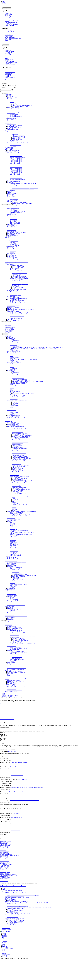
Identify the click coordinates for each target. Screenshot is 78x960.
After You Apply (13, 243)
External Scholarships (16, 271)
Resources (4, 926)
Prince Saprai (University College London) (8, 875)
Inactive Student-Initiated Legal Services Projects (19, 476)
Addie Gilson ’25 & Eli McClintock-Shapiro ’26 (19, 530)
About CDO (7, 622)
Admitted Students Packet (12, 257)
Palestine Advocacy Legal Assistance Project (20, 462)
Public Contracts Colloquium (10, 899)
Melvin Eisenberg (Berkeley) (5, 847)
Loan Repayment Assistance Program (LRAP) (19, 278)
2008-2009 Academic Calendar (16, 175)
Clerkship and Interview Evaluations (17, 659)
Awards (8, 556)
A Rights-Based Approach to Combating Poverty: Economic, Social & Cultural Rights (28, 381)
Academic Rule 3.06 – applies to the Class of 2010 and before (22, 189)
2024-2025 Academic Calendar (16, 158)
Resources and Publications (15, 391)
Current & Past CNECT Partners (16, 513)
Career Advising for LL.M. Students (12, 667)
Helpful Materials (15, 572)
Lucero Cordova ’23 (14, 544)
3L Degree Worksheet (14, 199)
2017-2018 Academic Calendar (16, 166)
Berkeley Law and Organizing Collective (20, 434)
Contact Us (12, 141)
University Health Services (10, 79)
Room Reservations (8, 41)
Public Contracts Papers (11, 900)
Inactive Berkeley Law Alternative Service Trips (19, 504)
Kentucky (14, 502)
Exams (6, 58)
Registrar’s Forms (10, 194)
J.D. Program (7, 117)
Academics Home (8, 94)
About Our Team (10, 310)
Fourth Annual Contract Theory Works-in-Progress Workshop (17, 897)
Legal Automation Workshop (17, 488)
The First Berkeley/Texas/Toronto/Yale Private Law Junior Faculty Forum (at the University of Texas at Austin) (26, 902)
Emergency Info (8, 23)
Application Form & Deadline (18, 135)
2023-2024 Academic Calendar (16, 159)
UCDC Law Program (14, 599)
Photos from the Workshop (12, 912)
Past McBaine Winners (16, 573)
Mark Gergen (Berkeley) (5, 851)
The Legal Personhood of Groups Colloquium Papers (17, 906)
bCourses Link (8, 15)
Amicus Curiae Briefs (16, 346)
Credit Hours (12, 190)
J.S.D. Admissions (8, 236)
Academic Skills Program (10, 72)
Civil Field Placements (11, 594)
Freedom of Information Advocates (19, 453)
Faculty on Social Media (9, 329)
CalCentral (7, 60)
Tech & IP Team (13, 586)
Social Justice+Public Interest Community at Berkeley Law (21, 105)
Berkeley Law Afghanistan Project (16, 512)
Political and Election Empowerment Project (20, 465)
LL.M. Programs (8, 123)
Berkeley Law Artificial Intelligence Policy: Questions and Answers (25, 188)
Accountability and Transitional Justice (19, 379)
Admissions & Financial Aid (8, 204)
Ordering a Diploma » (11, 195)
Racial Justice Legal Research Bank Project (20, 515)
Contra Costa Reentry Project (17, 443)
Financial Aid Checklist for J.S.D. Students (18, 302)
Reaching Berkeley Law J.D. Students (14, 676)
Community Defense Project (17, 483)
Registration (9, 191)
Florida (13, 500)
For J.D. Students (8, 625)
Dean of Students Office (9, 69)
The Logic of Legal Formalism (16, 817)
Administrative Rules (11, 602)
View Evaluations (8, 18)
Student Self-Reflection (16, 375)
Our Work (12, 367)
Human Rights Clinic (11, 370)
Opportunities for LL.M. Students (13, 519)
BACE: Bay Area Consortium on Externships (18, 601)
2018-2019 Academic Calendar (16, 164)
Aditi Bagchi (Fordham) (4, 842)
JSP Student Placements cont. (15, 145)
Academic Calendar (8, 13)
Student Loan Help (16, 285)
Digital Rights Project (16, 444)
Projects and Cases (13, 345)
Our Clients (14, 368)
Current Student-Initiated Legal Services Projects (19, 428)
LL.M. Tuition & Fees (14, 291)
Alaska (13, 497)
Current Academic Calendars (15, 127)
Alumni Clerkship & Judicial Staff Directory (18, 652)
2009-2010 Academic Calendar (16, 174)
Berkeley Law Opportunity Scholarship (19, 273)
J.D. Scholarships (13, 269)
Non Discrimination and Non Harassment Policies (17, 672)
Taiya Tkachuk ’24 (13, 539)
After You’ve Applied (14, 210)
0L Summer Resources (11, 626)
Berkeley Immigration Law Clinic (18, 479)
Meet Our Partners (10, 254)
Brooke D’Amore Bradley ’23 (15, 537)
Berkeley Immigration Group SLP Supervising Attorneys (21, 534)
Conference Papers (4, 881)
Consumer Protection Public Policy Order (20, 442)
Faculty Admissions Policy (12, 229)
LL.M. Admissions (8, 238)
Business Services (8, 36)
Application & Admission (15, 132)
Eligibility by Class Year (12, 565)
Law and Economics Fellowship (16, 116)
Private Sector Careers (11, 629)
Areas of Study (8, 95)
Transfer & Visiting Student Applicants (17, 211)
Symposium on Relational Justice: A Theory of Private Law (16, 901)
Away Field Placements (11, 596)
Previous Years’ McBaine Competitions (19, 574)
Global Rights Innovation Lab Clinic (14, 362)
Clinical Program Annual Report (13, 415)
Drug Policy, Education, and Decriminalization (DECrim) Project (22, 532)
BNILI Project (12, 523)
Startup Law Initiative (16, 469)
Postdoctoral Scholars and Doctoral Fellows (13, 890)
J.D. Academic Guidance (12, 196)
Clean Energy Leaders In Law (18, 439)
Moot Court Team (13, 585)
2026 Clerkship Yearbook (17, 657)
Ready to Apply (13, 209)
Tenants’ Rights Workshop (17, 471)
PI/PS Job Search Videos (17, 641)
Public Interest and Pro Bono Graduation (20, 106)
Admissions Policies (11, 234)
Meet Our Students (11, 224)
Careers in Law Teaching (10, 684)
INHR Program (13, 598)
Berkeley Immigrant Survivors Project (19, 433)
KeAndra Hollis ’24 (13, 542)
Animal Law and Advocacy (17, 429)
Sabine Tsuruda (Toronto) (5, 877)
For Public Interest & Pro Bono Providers (15, 559)
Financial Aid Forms (11, 306)
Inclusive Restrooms (9, 82)
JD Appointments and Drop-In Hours (14, 628)
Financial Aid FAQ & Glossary (13, 305)
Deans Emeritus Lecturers (10, 326)
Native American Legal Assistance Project (20, 461)
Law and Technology (11, 99)
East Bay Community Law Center (13, 351)
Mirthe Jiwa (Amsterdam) (5, 858)
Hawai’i (13, 501)
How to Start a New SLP (14, 475)
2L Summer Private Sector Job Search (19, 632)
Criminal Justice (10, 96)
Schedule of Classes (9, 16)
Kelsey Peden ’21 (13, 552)
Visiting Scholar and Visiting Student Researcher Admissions (16, 262)
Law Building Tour (13, 220)
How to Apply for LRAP (17, 281)
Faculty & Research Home (10, 322)
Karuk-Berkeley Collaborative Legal (19, 487)
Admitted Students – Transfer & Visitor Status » (16, 232)
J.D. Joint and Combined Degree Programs (18, 289)
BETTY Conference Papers (12, 903)
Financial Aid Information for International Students (20, 313)
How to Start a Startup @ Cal (15, 609)
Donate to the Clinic (13, 350)
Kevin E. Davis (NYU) (4, 846)
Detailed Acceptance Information (16, 258)
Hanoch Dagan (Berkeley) (5, 845)
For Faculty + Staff (6, 8)
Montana (14, 507)
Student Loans (10, 319)
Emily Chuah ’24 (13, 540)
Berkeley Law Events (9, 35)
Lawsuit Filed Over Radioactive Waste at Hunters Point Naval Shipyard (23, 359)
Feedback (4, 949)
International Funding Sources (15, 295)
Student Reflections (16, 366)
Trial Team (12, 587)
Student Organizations (9, 73)
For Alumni (7, 679)
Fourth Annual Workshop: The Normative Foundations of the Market (18, 913)
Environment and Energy (12, 97)
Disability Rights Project (17, 445)
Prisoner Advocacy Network (17, 490)
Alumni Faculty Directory (12, 685)
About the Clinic (13, 339)
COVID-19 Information (9, 25)
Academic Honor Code (14, 184)
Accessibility (4, 951)
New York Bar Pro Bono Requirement (14, 558)
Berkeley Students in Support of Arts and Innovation (22, 480)
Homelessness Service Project (18, 455)
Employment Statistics (11, 689)
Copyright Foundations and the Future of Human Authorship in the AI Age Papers (23, 895)
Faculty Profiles (8, 53)
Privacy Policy (5, 955)
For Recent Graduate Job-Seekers (13, 680)
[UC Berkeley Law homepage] (5, 931)
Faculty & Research (6, 321)
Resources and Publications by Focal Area (18, 383)
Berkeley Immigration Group (17, 432)
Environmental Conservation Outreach (19, 448)
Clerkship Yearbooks (14, 653)
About (11, 401)
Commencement (8, 75)
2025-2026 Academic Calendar (16, 156)
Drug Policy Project (16, 446)
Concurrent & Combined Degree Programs (15, 227)
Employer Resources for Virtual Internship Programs (17, 678)
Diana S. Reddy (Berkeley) (5, 872)
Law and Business (10, 98)
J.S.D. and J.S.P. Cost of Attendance (17, 300)
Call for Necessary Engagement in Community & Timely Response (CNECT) (22, 511)
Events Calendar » (13, 146)
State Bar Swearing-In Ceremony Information (18, 202)
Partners (13, 404)
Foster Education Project (17, 451)
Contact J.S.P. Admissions (15, 223)
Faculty (11, 109)
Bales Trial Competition (14, 580)
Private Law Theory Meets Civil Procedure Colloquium (15, 924)
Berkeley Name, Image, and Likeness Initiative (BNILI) (23, 435)
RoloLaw (7, 21)
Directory (4, 83)
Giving (3, 4)
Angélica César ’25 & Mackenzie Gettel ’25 (18, 527)
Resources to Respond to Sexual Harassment (13, 43)
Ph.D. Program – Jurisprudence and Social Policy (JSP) (18, 142)
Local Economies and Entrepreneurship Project (21, 489)
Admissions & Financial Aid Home (11, 205)
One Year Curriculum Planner (13, 150)
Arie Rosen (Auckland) (4, 873)
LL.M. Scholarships (13, 294)
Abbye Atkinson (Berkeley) (5, 841)
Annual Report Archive (14, 416)
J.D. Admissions (8, 206)
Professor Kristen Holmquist (15, 555)
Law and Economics (11, 113)
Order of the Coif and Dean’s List (13, 181)
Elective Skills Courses (11, 563)
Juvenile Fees (12, 394)
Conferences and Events (7, 696)
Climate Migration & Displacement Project (20, 440)
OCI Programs (10, 663)
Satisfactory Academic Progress (16, 317)
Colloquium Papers (11, 923)
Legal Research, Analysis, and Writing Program (16, 562)
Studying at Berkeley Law (12, 225)
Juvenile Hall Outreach (16, 486)
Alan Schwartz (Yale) (4, 876)
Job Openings (5, 947)
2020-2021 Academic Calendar (16, 162)
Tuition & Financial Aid (14, 245)
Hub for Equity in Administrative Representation (21, 514)
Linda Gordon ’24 (13, 522)
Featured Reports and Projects (18, 378)
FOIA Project (12, 524)
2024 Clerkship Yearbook (17, 654)
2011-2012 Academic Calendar (16, 172)
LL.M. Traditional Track (12, 126)
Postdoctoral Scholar (6, 928)
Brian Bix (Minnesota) (4, 843)
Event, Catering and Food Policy (11, 22)
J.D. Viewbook (13, 221)
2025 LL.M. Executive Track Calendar (17, 157)
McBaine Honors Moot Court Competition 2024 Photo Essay (24, 575)
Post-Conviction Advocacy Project (18, 466)
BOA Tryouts (12, 583)
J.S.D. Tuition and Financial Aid (18, 136)
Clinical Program (8, 336)
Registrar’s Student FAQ (12, 200)
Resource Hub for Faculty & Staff (11, 24)
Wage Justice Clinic (16, 492)
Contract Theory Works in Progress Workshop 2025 (15, 920)
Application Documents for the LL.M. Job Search (16, 668)
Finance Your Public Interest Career (16, 642)
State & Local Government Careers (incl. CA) (18, 648)
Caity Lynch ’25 (13, 533)
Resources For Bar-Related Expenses (17, 316)
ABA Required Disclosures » (13, 235)
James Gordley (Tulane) (4, 852)
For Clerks (12, 661)
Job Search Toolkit (8, 624)
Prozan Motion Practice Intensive (16, 567)
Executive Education (9, 148)
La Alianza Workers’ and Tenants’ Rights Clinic (21, 458)
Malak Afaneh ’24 (13, 541)
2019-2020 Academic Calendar (16, 163)
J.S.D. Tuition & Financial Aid (13, 299)
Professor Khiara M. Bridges (15, 554)
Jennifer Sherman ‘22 (14, 553)
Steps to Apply (15, 134)
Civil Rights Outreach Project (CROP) (19, 481)
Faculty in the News (9, 330)
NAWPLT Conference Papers (13, 919)
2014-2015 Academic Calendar (16, 169)
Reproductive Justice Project (17, 468)
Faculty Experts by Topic (10, 323)
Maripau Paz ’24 (13, 543)
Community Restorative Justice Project (19, 482)
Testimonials (9, 590)
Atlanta (13, 498)
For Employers (8, 670)
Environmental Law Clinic (12, 352)
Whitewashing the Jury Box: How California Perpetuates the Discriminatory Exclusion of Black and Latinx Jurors (34, 348)
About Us (12, 363)
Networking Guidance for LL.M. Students (15, 669)
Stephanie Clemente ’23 (14, 548)
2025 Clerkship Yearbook (17, 655)
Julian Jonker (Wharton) (4, 859)
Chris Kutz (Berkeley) (4, 865)
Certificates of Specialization (12, 129)
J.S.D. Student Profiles (14, 140)
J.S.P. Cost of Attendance (14, 297)
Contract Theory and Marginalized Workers (13, 922)
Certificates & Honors (9, 147)
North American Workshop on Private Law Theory (14, 918)
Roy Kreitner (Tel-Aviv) (4, 863)
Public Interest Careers (11, 633)
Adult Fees (12, 392)
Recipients (12, 419)
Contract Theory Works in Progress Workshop (14, 910)
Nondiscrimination (6, 954)
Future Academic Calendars (12, 177)
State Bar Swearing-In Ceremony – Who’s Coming (22, 203)
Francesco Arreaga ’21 (14, 550)
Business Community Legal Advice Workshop (21, 436)
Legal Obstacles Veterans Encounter (19, 459)
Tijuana (13, 510)
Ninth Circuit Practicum (9, 615)
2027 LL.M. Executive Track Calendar (17, 179)
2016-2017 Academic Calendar (16, 167)
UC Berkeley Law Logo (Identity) (11, 20)
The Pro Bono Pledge (11, 422)
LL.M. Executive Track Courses (16, 125)
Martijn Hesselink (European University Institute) (9, 855)
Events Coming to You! (14, 259)
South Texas (14, 509)
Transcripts (9, 192)
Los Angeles (14, 505)
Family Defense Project (16, 449)
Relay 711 (4, 953)
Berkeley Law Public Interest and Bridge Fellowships (22, 644)
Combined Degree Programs (12, 120)
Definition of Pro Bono (14, 423)
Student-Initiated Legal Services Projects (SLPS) (16, 426)
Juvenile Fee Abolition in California (19, 396)
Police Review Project (16, 464)
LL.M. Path (14, 104)
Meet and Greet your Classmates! (16, 260)
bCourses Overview (9, 14)
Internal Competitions (11, 566)
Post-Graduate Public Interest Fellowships (20, 640)
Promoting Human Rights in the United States (21, 380)
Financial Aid (7, 263)
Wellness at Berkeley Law (10, 77)
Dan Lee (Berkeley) (4, 867)
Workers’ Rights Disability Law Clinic (19, 493)
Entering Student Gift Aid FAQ (18, 267)
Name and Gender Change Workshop (19, 460)
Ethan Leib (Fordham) (4, 868)
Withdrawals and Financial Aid (16, 318)
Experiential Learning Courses (11, 561)
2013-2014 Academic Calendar (16, 170)
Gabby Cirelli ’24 (13, 536)
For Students (5, 45)
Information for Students (14, 342)
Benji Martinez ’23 (13, 546)
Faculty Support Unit (9, 34)
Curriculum (12, 102)
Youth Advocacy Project (17, 473)
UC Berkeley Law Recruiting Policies (14, 671)
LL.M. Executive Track (11, 124)
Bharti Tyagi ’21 (13, 545)
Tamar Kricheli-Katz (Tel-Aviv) (6, 864)
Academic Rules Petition (14, 185)
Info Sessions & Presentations (13, 307)
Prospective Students (14, 114)
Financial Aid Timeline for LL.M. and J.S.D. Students (20, 292)
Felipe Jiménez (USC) (4, 857)
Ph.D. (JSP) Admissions (9, 237)
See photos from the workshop (7, 719)
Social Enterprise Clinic (11, 410)
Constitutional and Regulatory (13, 112)
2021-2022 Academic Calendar (16, 161)
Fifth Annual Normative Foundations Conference (14, 896)
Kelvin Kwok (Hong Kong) (5, 866)
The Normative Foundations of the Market (13, 914)
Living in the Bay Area (11, 226)
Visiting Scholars (13, 115)
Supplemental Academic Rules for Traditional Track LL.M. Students (23, 183)
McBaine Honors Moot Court (15, 568)
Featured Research (8, 331)
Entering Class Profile (11, 214)
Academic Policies (8, 71)
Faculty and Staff (15, 340)
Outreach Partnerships (11, 230)
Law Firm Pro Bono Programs (13, 557)
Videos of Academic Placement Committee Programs (17, 686)
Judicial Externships (11, 592)
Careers (4, 620)
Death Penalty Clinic (11, 338)
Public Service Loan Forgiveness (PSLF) (20, 284)
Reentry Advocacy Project (17, 491)
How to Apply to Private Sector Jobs (17, 631)
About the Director (11, 617)
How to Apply (12, 427)
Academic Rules (8, 17)
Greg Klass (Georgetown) (5, 862)
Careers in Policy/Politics (14, 649)
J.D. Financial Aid (8, 52)
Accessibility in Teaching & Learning (12, 31)
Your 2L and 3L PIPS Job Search (18, 639)
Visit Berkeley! (13, 251)
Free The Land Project (16, 485)
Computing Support (8, 32)
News (3, 1)
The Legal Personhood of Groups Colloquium (14, 904)
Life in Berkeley (10, 247)
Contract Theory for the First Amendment (19, 762)
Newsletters (12, 360)
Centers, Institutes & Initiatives (11, 332)
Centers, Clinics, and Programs (16, 108)
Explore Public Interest (14, 635)
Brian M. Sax (12, 418)
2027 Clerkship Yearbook (17, 658)
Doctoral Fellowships (6, 929)
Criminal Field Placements (12, 595)
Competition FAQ (15, 577)
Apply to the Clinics (11, 337)
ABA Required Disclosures (7, 948)
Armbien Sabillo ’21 (14, 551)
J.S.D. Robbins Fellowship (15, 301)
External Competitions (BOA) (13, 581)
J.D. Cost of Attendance (14, 268)
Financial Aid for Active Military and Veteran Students (20, 312)
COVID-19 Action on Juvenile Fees (19, 395)
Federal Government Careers (15, 647)
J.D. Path (14, 103)
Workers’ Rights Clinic (16, 472)
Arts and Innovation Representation (19, 431)
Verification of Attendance (12, 193)
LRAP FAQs (14, 288)
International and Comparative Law (14, 107)
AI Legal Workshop (16, 477)
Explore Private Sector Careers (16, 630)
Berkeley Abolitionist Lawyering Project (20, 478)
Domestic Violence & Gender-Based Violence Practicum (16, 616)
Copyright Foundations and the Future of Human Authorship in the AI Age (19, 893)
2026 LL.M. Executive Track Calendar (14, 153)
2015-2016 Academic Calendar (16, 168)
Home (3, 693)
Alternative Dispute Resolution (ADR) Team (18, 584)
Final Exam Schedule (9, 59)
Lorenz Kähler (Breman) (5, 861)
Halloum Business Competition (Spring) (17, 579)
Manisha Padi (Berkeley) (5, 870)
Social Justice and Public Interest (13, 100)
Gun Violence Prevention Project (18, 454)
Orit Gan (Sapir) (3, 850)
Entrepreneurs (10, 608)
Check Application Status (17, 139)
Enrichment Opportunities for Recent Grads (15, 681)
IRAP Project (12, 525)
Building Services (8, 42)
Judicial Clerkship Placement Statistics (14, 690)
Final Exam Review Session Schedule (12, 56)
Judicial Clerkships (11, 650)
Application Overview (14, 241)
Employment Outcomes (9, 687)
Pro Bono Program (8, 421)
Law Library (4, 3)
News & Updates (15, 286)
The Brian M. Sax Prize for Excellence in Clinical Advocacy (19, 417)
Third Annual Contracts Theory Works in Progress (14, 908)
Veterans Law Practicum (9, 613)
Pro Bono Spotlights (11, 521)
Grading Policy (10, 673)
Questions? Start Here (11, 255)
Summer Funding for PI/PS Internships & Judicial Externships (24, 643)
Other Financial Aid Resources (13, 311)
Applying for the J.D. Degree (13, 208)
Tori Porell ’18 (12, 531)
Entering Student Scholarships (18, 266)
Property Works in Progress (10, 898)
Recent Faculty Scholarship (10, 327)
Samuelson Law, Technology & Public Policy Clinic (17, 400)
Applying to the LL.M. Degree (13, 240)
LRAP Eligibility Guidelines (17, 279)
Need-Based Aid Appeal (17, 270)
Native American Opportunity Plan (19, 276)
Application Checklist (16, 138)
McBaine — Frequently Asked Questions (20, 570)
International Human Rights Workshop (19, 456)
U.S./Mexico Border (16, 503)
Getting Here (4, 945)
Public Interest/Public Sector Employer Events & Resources (23, 636)
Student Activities (13, 110)
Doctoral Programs (8, 130)
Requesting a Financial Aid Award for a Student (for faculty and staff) (20, 309)
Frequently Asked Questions (12, 604)
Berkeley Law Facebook (9, 51)
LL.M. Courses (10, 128)
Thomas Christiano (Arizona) (5, 844)
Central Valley (15, 499)
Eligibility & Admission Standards (18, 137)
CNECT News (13, 516)
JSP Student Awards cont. (15, 143)
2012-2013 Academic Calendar (16, 171)
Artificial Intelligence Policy (15, 186)
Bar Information (10, 201)
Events (3, 2)
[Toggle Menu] (0, 91)
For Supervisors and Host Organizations (15, 600)
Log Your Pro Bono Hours (12, 424)
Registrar (6, 78)
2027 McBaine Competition (17, 569)
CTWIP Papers (10, 909)
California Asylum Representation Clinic (20, 437)
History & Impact (10, 619)
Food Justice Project (16, 450)
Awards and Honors (9, 328)
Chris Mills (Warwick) (4, 869)
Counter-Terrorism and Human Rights (19, 382)
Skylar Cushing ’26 (13, 529)
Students (11, 390)
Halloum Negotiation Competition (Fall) (17, 576)
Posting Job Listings (11, 674)
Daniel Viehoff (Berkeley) (5, 878)
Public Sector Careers (11, 646)
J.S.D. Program (10, 131)
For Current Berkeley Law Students (14, 233)
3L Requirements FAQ (14, 197)
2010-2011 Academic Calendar (16, 173)
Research (4, 694)
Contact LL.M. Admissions (15, 222)
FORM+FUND (13, 610)
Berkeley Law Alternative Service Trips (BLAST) (17, 494)
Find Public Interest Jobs (14, 637)
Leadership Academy (16, 275)
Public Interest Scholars (16, 274)
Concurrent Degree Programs (13, 119)
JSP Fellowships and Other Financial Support (18, 298)
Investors (9, 612)
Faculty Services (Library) (10, 37)
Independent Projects (11, 518)
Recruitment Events (13, 219)
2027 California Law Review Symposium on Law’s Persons (16, 892)
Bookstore (7, 76)
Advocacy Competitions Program (11, 564)
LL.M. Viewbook (10, 256)
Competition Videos (11, 588)
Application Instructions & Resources (17, 651)
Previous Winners (15, 578)
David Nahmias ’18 (13, 526)
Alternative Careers (11, 664)
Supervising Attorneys (11, 520)
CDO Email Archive (11, 665)
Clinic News (12, 349)
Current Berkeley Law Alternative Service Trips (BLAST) (21, 496)
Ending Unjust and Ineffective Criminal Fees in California (23, 393)
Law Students (10, 607)
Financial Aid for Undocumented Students (18, 314)
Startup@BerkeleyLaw (9, 606)
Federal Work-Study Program (13, 320)
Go (14, 87)
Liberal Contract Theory (23, 779)
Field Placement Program (10, 589)
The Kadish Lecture (12, 751)
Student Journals (8, 74)
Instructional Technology (9, 39)
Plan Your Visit (13, 216)
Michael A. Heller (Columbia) (6, 854)
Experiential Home (8, 335)
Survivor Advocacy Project (17, 470)
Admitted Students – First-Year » (13, 231)
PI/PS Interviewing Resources (18, 638)
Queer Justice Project (16, 467)
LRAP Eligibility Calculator (17, 280)
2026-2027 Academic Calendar (13, 152)
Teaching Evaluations (9, 55)
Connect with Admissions (12, 215)
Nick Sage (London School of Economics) (8, 874)
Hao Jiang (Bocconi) (4, 856)
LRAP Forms (14, 282)
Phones (6, 40)
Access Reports (13, 408)
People (11, 389)
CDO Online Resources (12, 683)
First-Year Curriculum (11, 118)
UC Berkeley (5, 956)
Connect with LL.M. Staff (12, 248)
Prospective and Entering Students (16, 265)
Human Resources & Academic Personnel (13, 38)
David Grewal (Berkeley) (5, 853)
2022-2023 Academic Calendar (16, 160)
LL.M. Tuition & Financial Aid (13, 290)
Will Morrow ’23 (13, 547)
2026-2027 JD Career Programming (14, 627)
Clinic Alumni (15, 403)
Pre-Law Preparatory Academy (16, 212)
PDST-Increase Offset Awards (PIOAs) (19, 277)
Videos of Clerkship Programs (15, 660)
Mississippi (14, 508)
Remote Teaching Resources (10, 30)
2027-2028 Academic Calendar (16, 178)
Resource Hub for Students (10, 64)
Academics (5, 93)
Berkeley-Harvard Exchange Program (14, 121)
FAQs (11, 213)
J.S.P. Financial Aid (11, 296)
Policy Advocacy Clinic (11, 386)
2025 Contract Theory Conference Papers (15, 921)
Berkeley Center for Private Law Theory (10, 695)
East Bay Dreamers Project (17, 447)
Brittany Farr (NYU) (4, 848)
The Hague (12, 597)
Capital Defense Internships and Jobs (19, 343)
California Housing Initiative (17, 438)
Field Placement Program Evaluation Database (16, 605)
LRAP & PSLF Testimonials (17, 287)
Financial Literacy (10, 308)
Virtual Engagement (13, 217)
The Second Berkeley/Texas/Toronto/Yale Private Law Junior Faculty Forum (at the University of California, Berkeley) (28, 907)
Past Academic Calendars (12, 154)
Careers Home (7, 621)
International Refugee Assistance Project (20, 457)
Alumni (3, 5)
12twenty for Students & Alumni (11, 691)
